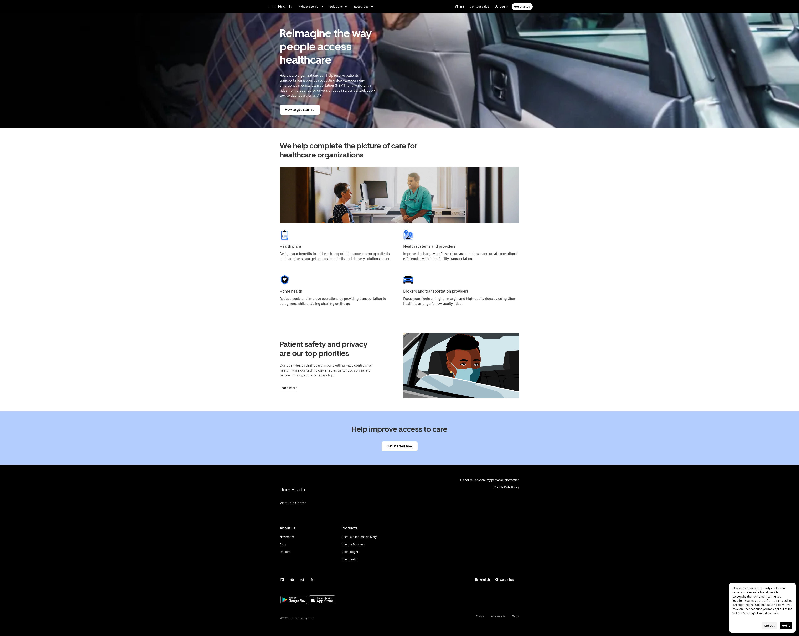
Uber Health (279, 7)
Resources (361, 6)
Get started (522, 6)
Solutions (336, 6)
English (485, 579)
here (775, 613)
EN (462, 6)
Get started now (399, 446)
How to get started (300, 110)
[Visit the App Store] (322, 600)
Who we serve (308, 6)
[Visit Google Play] (293, 600)
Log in (504, 6)
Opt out (769, 625)
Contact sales (479, 6)
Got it (786, 625)
